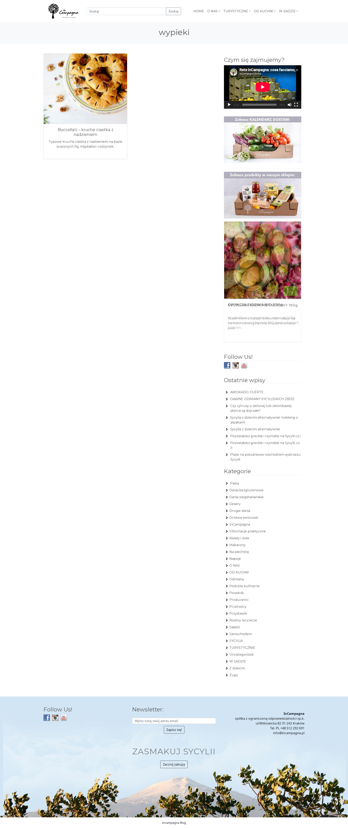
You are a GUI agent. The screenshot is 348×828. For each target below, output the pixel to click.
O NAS (234, 565)
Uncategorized (241, 654)
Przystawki (238, 613)
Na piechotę (239, 551)
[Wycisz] (290, 105)
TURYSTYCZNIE (242, 647)
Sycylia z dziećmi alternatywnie (255, 429)
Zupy (233, 675)
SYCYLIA (236, 640)
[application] (262, 87)
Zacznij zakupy (174, 764)
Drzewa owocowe (243, 517)
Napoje (235, 558)
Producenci (238, 599)
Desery (235, 503)
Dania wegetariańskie (246, 497)
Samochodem (240, 633)
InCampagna (239, 524)
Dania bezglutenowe (246, 490)
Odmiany (236, 579)
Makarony (237, 544)
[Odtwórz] (229, 105)
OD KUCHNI (239, 572)
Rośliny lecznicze (243, 620)
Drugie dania (239, 510)
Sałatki (234, 627)
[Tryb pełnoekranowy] (296, 105)
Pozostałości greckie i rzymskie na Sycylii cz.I (265, 436)
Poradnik (236, 592)
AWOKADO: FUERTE (247, 392)
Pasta (234, 483)
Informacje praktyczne (247, 531)
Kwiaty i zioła (239, 538)
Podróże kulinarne (244, 586)
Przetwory (237, 606)
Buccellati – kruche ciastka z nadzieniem (85, 132)
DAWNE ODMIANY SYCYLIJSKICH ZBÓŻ (262, 399)
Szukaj (173, 11)
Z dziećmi (237, 668)
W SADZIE (237, 661)
